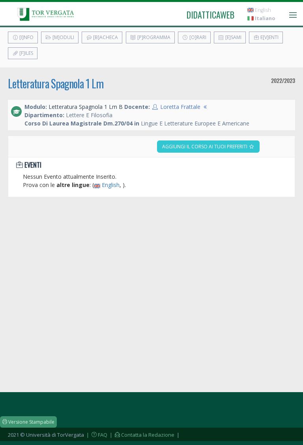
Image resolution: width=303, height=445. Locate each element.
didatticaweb (210, 14)
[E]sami (232, 37)
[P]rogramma (153, 37)
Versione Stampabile (30, 422)
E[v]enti (269, 37)
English (262, 10)
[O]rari (197, 37)
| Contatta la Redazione (141, 434)
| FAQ (96, 434)
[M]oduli (62, 37)
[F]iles (25, 53)
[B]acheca (105, 37)
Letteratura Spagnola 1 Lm (55, 83)
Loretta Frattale (180, 106)
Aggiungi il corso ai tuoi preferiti (205, 146)
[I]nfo (26, 37)
